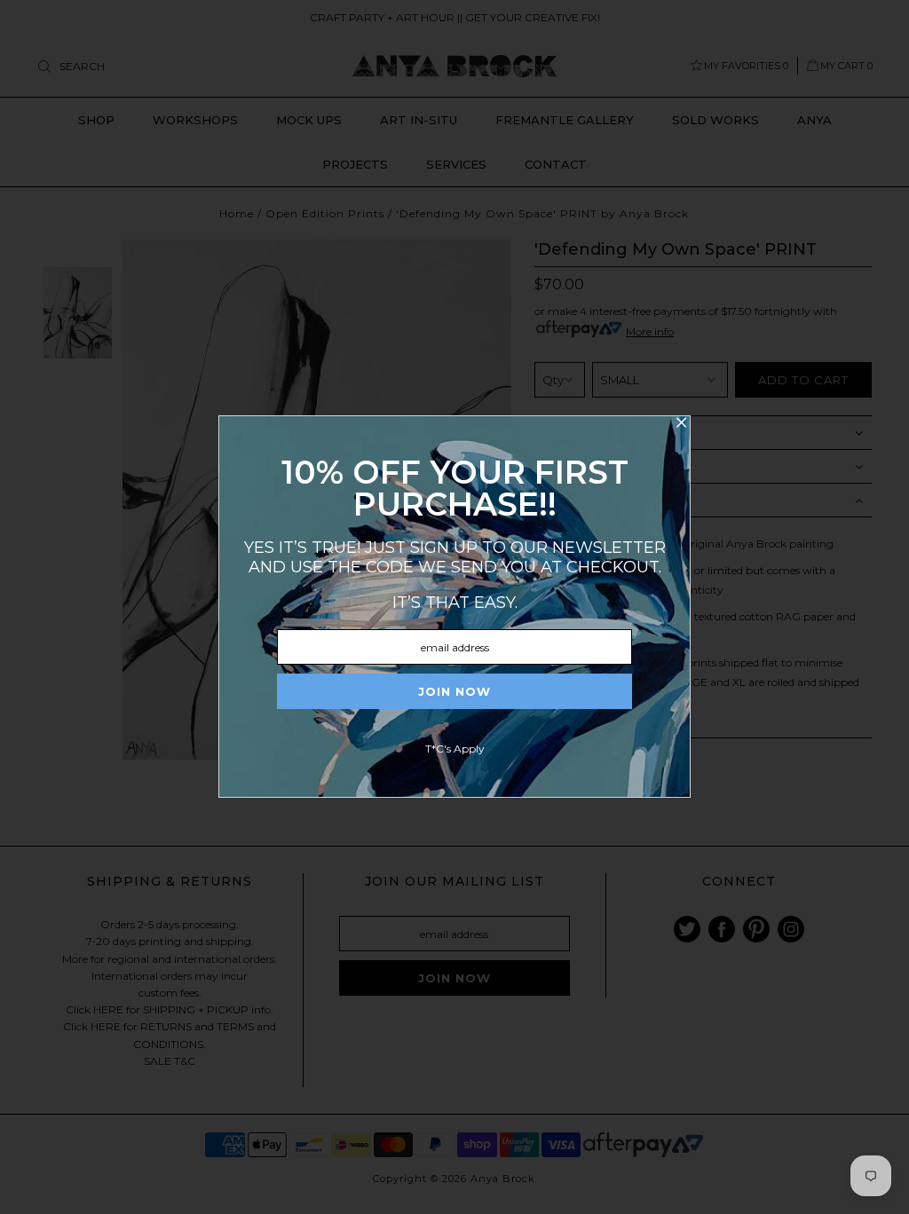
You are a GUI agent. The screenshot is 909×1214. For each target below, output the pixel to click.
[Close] (681, 425)
